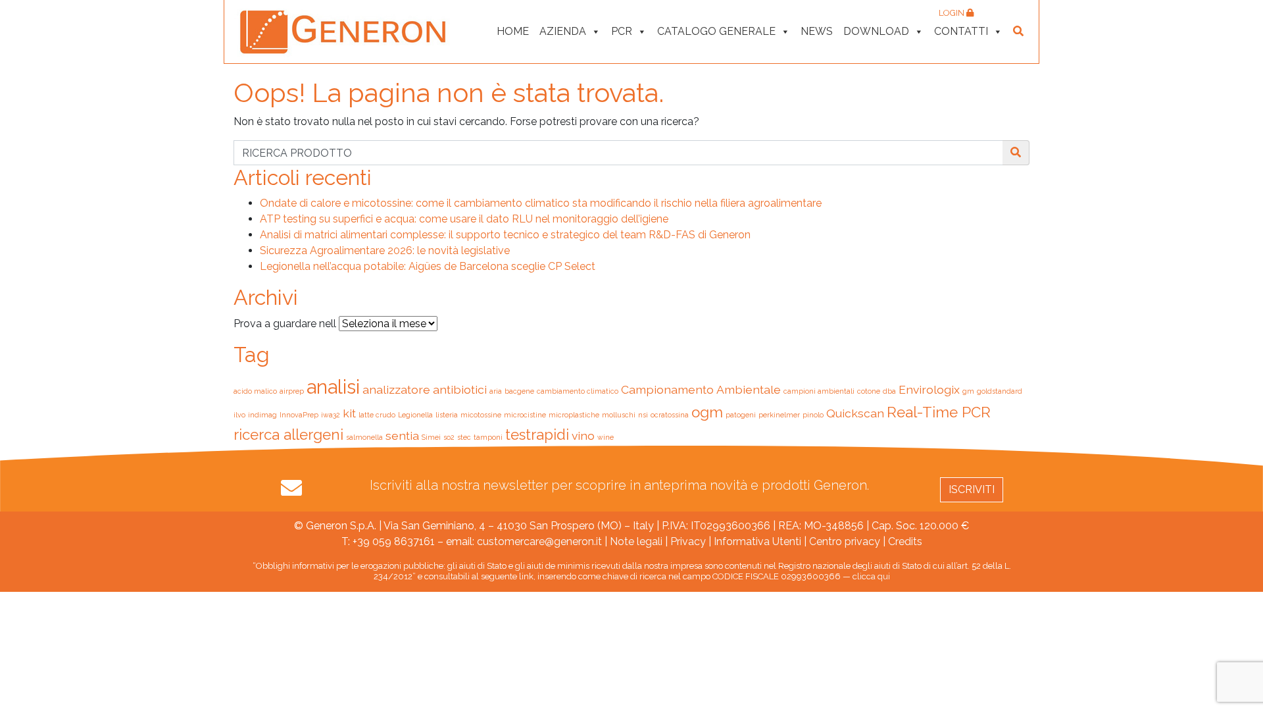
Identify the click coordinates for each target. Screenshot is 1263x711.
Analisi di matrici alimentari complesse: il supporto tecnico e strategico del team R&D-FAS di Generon (505, 234)
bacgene (519, 391)
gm (968, 391)
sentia (402, 435)
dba (889, 391)
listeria (446, 415)
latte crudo (377, 415)
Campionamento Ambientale (701, 389)
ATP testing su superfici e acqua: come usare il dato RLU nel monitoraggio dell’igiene (464, 219)
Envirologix (929, 389)
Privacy (688, 541)
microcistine (525, 415)
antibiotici (460, 389)
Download (876, 31)
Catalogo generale (716, 31)
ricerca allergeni (288, 434)
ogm (707, 412)
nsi (643, 415)
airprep (292, 391)
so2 (449, 437)
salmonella (364, 437)
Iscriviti (972, 489)
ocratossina (670, 415)
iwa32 (330, 415)
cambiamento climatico (577, 391)
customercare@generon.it (539, 541)
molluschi (618, 415)
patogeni (741, 415)
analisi (333, 386)
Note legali (636, 541)
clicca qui (871, 576)
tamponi (488, 437)
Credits (905, 541)
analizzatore (396, 389)
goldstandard (999, 391)
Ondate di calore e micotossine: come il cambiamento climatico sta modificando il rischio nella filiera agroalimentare (541, 203)
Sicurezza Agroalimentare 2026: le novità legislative (385, 250)
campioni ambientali (818, 391)
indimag (262, 415)
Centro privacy (844, 541)
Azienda (562, 31)
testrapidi (537, 434)
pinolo (813, 415)
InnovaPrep (299, 415)
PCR (621, 31)
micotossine (480, 415)
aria (495, 391)
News (817, 31)
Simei (431, 437)
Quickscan (855, 413)
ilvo (239, 415)
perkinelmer (779, 415)
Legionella (415, 415)
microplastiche (574, 415)
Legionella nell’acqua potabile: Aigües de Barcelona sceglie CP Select (427, 266)
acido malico (255, 391)
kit (349, 413)
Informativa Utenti (757, 541)
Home (513, 31)
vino (583, 435)
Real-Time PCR (939, 412)
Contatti (961, 31)
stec (464, 437)
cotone (868, 391)
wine (605, 437)
